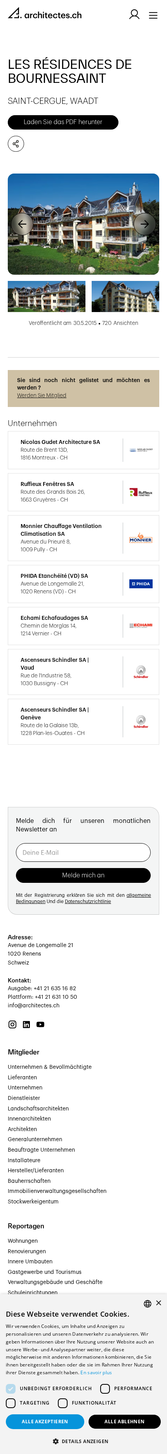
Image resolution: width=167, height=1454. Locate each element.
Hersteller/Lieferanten (36, 1170)
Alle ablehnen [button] (124, 1421)
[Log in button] (134, 14)
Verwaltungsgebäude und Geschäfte (55, 1282)
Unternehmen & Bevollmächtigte (50, 1067)
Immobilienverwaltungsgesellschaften (57, 1191)
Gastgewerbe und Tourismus (45, 1272)
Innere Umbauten (30, 1262)
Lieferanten (22, 1077)
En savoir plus (96, 1372)
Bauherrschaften (29, 1181)
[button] (22, 224)
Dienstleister (24, 1098)
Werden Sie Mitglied (41, 395)
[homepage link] (45, 14)
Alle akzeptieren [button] (45, 1421)
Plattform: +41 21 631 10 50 (42, 997)
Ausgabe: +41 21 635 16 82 (42, 988)
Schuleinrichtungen (32, 1293)
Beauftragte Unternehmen (41, 1150)
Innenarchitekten (29, 1119)
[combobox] (147, 1304)
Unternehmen (25, 1088)
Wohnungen (23, 1241)
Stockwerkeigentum (33, 1202)
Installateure (24, 1160)
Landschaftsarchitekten (38, 1109)
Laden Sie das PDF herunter (63, 122)
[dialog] (83, 1374)
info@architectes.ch (33, 1006)
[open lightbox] (83, 224)
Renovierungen (27, 1251)
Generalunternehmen (35, 1139)
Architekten (22, 1129)
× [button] (158, 1303)
